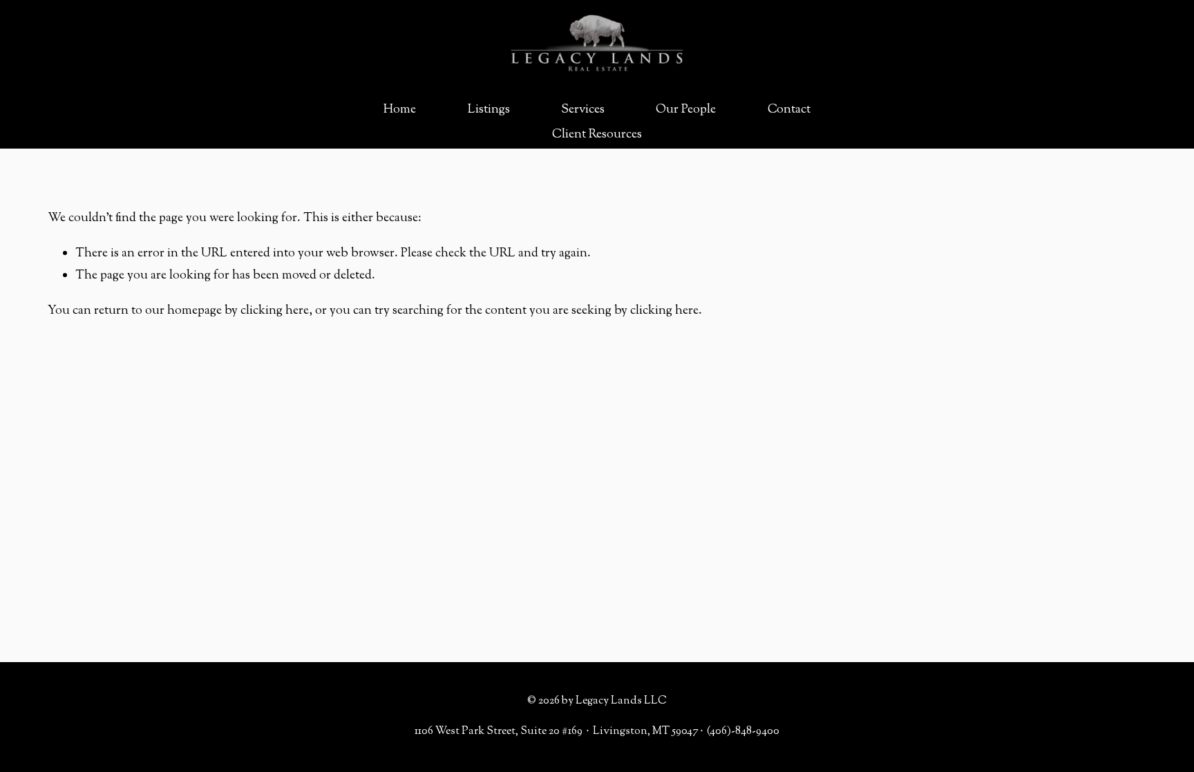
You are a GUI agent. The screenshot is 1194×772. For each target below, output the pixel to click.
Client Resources (597, 135)
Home (399, 110)
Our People (686, 110)
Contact (789, 110)
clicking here (274, 311)
